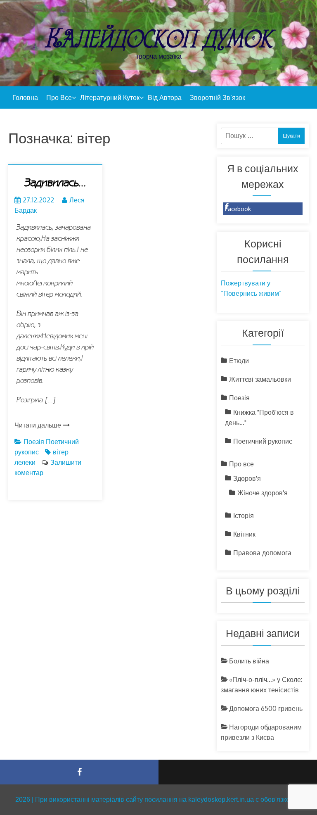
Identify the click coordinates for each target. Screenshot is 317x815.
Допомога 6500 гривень (266, 708)
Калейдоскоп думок (158, 38)
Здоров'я (247, 478)
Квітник (244, 534)
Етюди (239, 360)
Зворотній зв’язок (217, 97)
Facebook (238, 208)
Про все (59, 97)
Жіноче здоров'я (262, 493)
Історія (243, 515)
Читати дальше (37, 425)
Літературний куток (110, 97)
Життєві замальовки (260, 379)
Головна (25, 97)
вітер (61, 452)
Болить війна (249, 661)
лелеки (24, 462)
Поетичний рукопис (262, 441)
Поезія (34, 441)
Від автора (165, 97)
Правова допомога (262, 553)
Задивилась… (55, 183)
